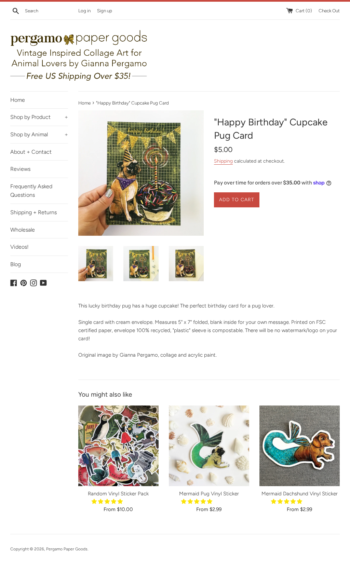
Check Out (329, 10)
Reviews (20, 169)
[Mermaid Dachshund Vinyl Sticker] (299, 446)
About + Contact (31, 152)
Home (17, 100)
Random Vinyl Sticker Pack (118, 494)
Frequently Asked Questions (31, 190)
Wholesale (22, 229)
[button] (108, 501)
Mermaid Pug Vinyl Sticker (209, 494)
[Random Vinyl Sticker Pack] (118, 446)
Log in (84, 10)
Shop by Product (39, 117)
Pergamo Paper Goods (67, 549)
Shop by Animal (39, 134)
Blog (15, 264)
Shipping (223, 161)
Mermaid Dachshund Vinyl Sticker (299, 494)
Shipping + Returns (33, 212)
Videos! (19, 247)
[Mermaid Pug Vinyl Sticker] (209, 446)
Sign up (104, 10)
